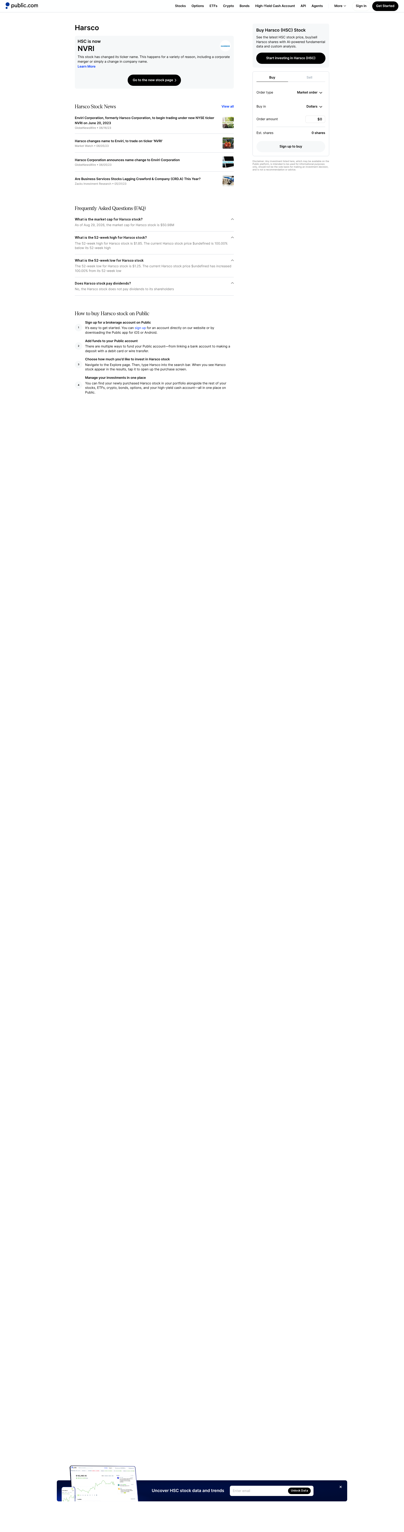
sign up (140, 328)
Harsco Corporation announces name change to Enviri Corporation (127, 160)
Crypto (228, 6)
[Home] (22, 5)
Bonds (245, 6)
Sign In (361, 6)
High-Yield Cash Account (275, 6)
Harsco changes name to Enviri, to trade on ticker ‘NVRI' (118, 141)
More (338, 6)
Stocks (180, 6)
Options (197, 6)
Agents (317, 6)
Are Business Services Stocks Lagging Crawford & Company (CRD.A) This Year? (138, 179)
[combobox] (309, 92)
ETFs (213, 6)
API (303, 6)
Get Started (385, 6)
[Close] (340, 1487)
